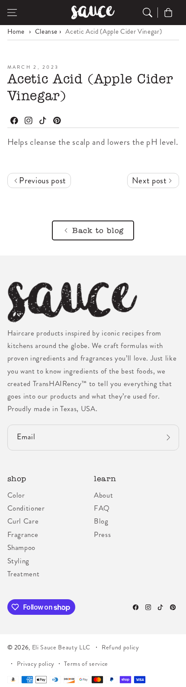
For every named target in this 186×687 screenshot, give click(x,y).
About (103, 495)
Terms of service (86, 663)
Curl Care (23, 521)
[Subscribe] (168, 438)
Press (102, 534)
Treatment (23, 574)
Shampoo (21, 547)
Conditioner (26, 508)
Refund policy (120, 647)
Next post (150, 180)
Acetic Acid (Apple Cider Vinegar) (113, 31)
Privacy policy (36, 663)
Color (16, 495)
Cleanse (46, 31)
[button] (11, 12)
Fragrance (22, 534)
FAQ (102, 508)
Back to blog (98, 230)
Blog (101, 521)
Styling (18, 561)
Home (16, 31)
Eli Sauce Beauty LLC (61, 647)
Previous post (41, 180)
